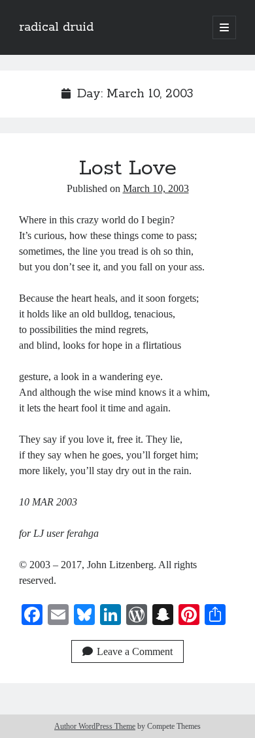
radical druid (56, 27)
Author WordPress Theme (94, 726)
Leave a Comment (135, 651)
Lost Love (128, 168)
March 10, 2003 (156, 188)
